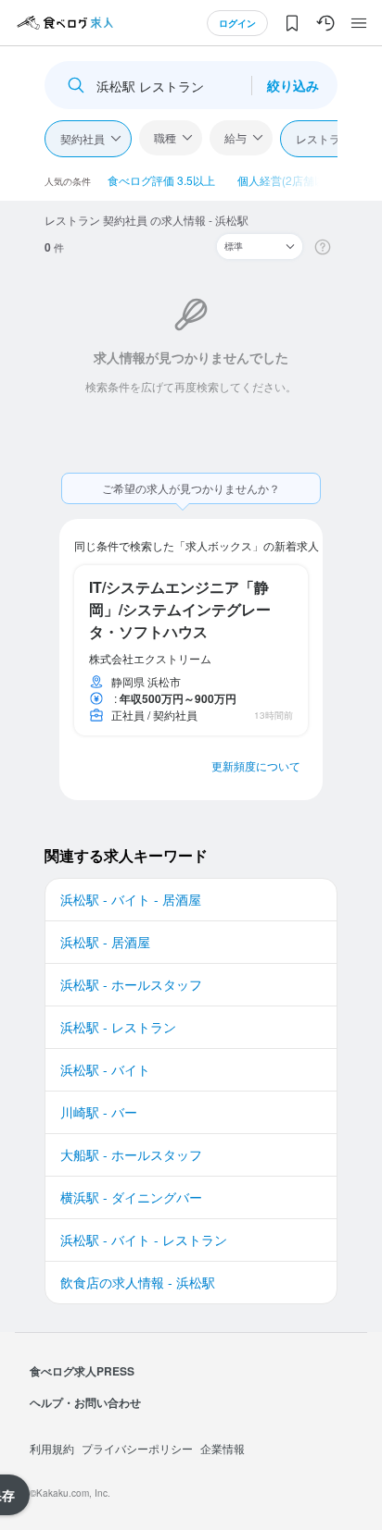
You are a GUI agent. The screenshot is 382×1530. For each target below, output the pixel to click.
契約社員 (82, 138)
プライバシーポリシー (137, 1448)
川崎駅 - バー (98, 1112)
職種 (165, 137)
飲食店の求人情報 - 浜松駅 (137, 1282)
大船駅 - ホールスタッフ (131, 1154)
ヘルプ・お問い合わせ (85, 1402)
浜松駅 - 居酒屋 (105, 941)
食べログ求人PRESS (82, 1371)
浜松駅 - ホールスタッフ (131, 984)
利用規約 (52, 1448)
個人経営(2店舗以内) (288, 180)
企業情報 (222, 1448)
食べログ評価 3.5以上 (161, 180)
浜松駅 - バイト (105, 1069)
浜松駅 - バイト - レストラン (143, 1239)
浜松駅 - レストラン (118, 1027)
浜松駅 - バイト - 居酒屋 (130, 899)
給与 (235, 137)
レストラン (323, 138)
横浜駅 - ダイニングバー (131, 1197)
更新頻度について (255, 765)
